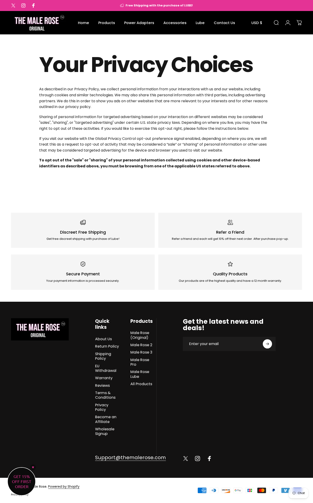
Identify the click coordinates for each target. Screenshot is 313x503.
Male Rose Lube (139, 374)
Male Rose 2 (141, 345)
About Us (103, 339)
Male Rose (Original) (139, 335)
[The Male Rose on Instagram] (197, 458)
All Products (141, 384)
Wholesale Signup (104, 431)
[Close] (33, 467)
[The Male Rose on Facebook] (209, 458)
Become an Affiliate (105, 419)
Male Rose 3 (141, 352)
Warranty (104, 378)
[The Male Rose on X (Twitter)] (185, 458)
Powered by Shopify (64, 486)
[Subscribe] (267, 343)
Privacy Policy (101, 407)
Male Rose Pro (139, 362)
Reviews (102, 385)
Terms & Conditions (105, 395)
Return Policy (107, 346)
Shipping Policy (103, 356)
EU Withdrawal (105, 368)
